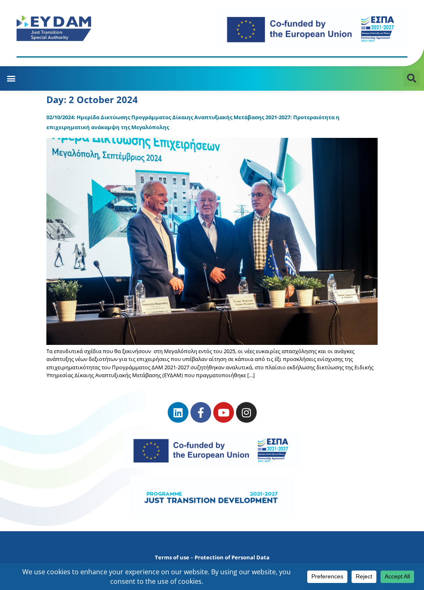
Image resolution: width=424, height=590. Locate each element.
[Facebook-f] (200, 412)
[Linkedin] (178, 412)
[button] (11, 78)
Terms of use (172, 557)
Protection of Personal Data (232, 557)
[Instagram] (246, 412)
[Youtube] (223, 412)
